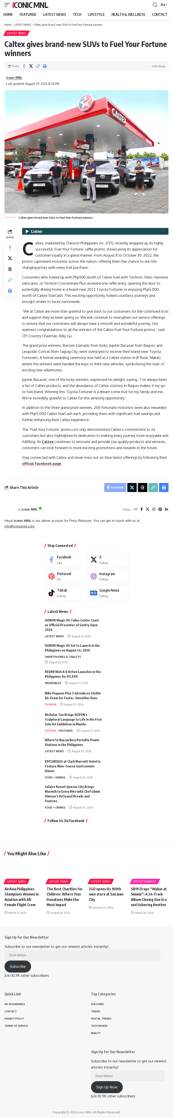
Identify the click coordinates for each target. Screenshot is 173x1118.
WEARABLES (53, 683)
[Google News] (107, 593)
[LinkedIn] (166, 509)
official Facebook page (41, 463)
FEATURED (66, 730)
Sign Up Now (106, 1087)
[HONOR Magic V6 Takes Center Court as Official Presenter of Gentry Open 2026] (117, 626)
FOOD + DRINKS (55, 777)
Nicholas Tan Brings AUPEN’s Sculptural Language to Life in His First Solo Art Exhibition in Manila (73, 719)
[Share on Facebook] (24, 66)
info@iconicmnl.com (19, 526)
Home (8, 24)
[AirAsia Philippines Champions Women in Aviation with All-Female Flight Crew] (23, 871)
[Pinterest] (160, 509)
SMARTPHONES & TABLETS (63, 657)
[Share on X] (31, 66)
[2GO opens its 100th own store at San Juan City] (107, 871)
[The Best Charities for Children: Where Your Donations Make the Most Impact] (65, 871)
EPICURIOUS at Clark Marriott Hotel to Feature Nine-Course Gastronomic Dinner (73, 766)
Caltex (48, 441)
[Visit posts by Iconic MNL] (10, 509)
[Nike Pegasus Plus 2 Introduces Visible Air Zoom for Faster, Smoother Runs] (117, 699)
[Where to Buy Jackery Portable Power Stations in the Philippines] (117, 746)
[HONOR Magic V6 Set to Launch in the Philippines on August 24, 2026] (117, 651)
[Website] (136, 509)
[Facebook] (141, 509)
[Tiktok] (65, 593)
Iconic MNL (30, 4)
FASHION (50, 704)
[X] (147, 509)
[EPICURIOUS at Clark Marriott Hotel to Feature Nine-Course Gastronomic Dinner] (117, 767)
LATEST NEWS (22, 24)
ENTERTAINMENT (145, 881)
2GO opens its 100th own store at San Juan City (106, 894)
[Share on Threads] (10, 269)
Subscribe (18, 966)
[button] (8, 4)
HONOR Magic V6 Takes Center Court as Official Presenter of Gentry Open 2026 (72, 625)
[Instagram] (154, 509)
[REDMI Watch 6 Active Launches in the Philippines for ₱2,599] (117, 677)
